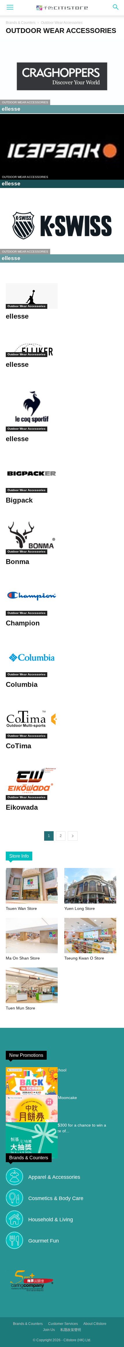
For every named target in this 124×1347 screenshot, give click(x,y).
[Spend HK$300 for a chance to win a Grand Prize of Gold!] (32, 1140)
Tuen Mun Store (20, 1008)
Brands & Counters (20, 23)
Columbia (21, 684)
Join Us (49, 1330)
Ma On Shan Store (23, 958)
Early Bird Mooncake (58, 1097)
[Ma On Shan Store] (33, 935)
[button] (116, 7)
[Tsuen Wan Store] (33, 886)
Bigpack (19, 500)
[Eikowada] (62, 780)
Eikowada (22, 807)
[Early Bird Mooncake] (32, 1113)
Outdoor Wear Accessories (25, 102)
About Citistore (94, 1324)
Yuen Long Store (79, 908)
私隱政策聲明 (70, 1330)
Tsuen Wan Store (21, 908)
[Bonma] (62, 534)
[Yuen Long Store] (91, 886)
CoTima (18, 746)
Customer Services (63, 1324)
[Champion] (62, 596)
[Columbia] (62, 657)
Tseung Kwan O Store (84, 958)
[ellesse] (62, 76)
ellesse (17, 316)
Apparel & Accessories (54, 1177)
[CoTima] (62, 719)
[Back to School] (32, 1085)
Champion (23, 623)
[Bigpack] (62, 473)
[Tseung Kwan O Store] (91, 935)
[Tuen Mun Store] (33, 985)
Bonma (17, 561)
